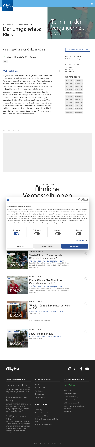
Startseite (8, 24)
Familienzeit (38, 391)
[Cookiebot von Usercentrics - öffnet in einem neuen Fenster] (80, 199)
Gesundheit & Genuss (42, 388)
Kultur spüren (39, 394)
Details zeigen (79, 240)
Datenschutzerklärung (71, 397)
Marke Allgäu (39, 410)
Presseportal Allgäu (70, 394)
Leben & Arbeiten (40, 397)
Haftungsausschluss (70, 400)
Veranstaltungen (23, 24)
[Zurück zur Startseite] (47, 5)
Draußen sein (39, 385)
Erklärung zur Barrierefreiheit (73, 403)
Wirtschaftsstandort (41, 413)
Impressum (67, 411)
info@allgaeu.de (72, 385)
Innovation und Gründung (43, 424)
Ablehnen (20, 246)
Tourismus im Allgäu (41, 416)
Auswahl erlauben (47, 246)
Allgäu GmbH (68, 391)
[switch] (37, 233)
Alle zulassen (74, 246)
